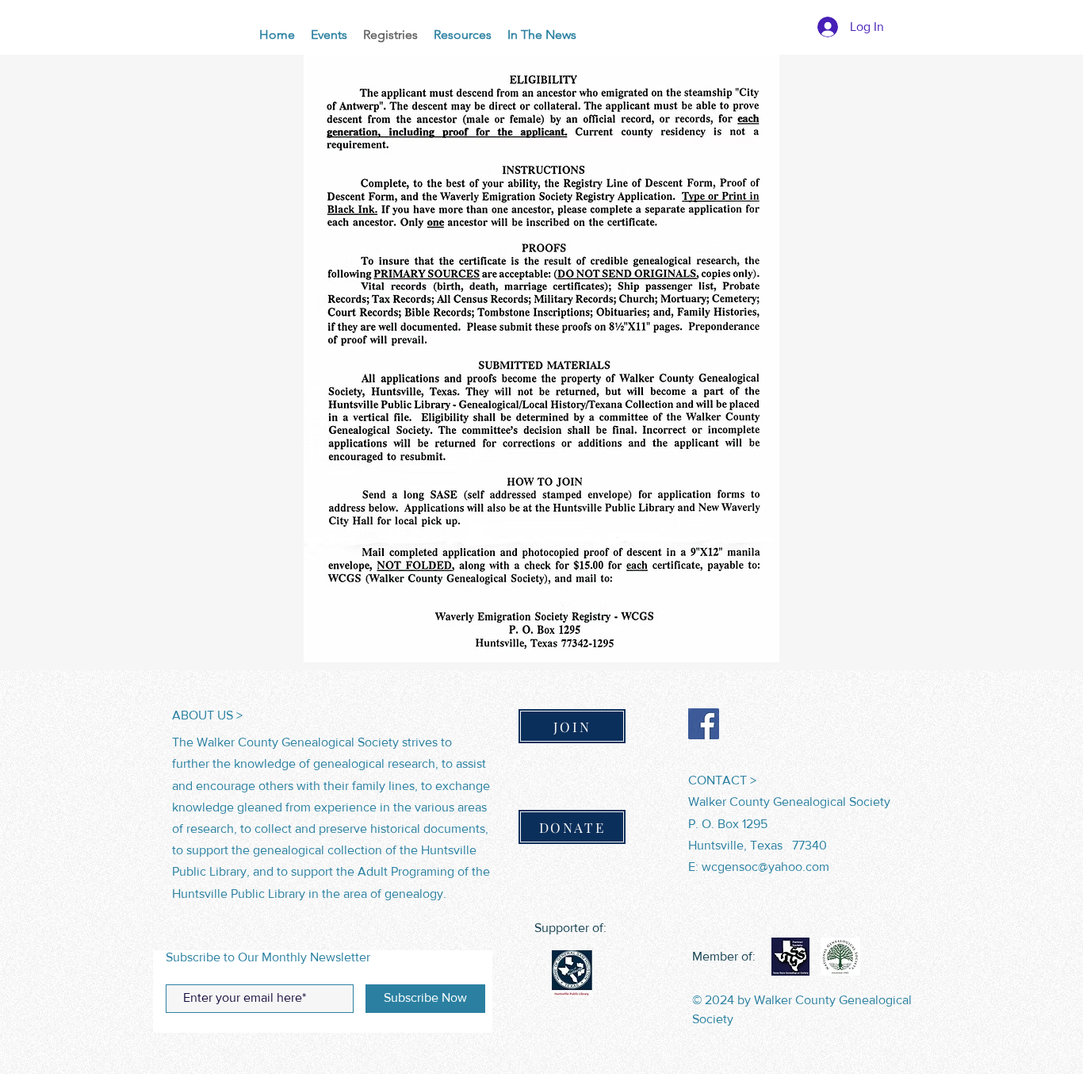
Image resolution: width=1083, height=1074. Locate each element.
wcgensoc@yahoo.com (765, 866)
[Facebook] (703, 723)
